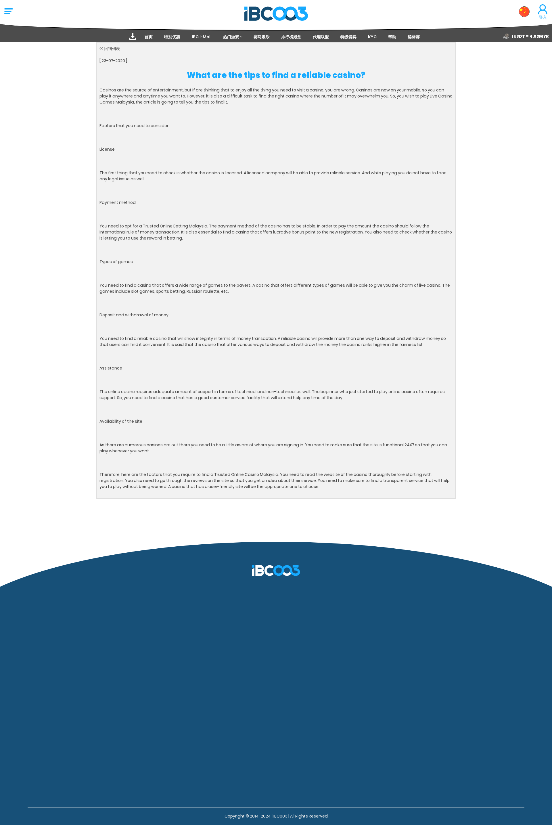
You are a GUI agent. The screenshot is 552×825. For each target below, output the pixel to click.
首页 (149, 37)
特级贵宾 (348, 37)
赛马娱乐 (262, 37)
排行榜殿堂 (291, 37)
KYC (372, 37)
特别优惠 (172, 37)
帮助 (392, 37)
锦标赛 (414, 37)
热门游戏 (231, 37)
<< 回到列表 (109, 48)
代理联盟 (321, 37)
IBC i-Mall (202, 37)
